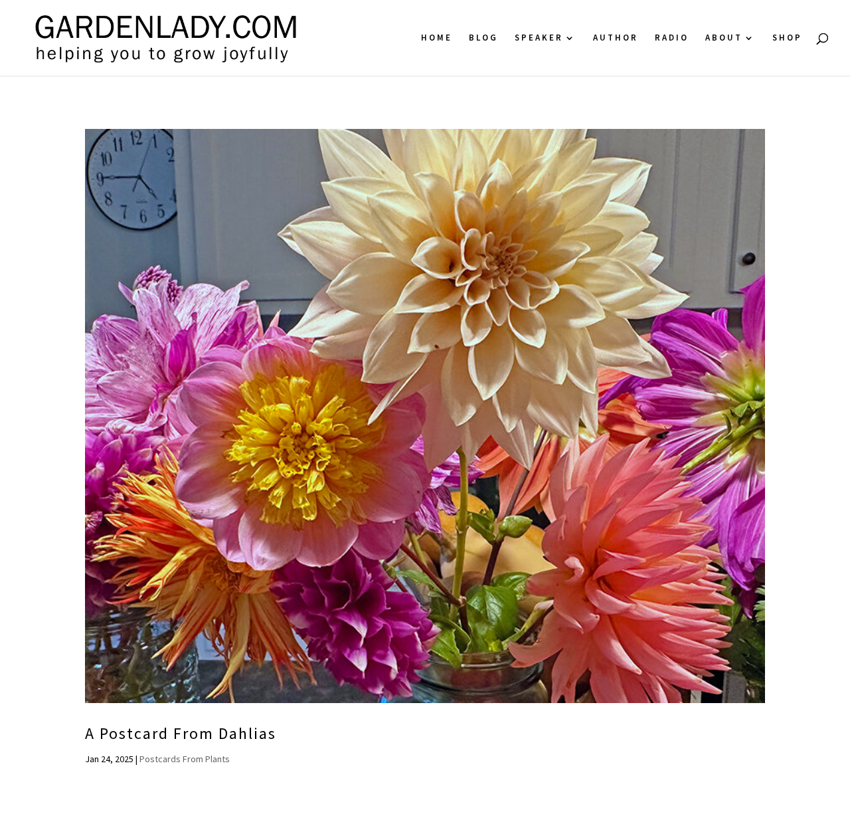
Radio (672, 38)
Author (615, 38)
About (723, 38)
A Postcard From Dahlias (180, 733)
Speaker (539, 38)
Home (436, 38)
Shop (787, 38)
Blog (483, 38)
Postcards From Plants (184, 759)
